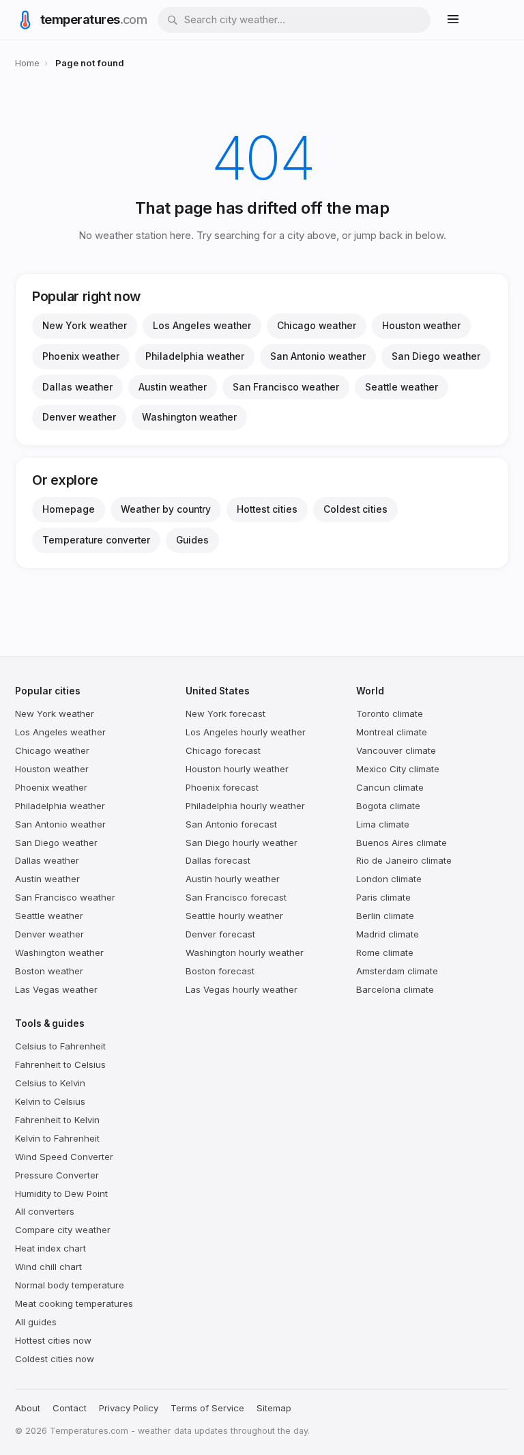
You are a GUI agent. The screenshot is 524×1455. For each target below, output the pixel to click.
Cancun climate (390, 787)
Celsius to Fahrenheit (60, 1046)
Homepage (68, 509)
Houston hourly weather (237, 768)
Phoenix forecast (222, 787)
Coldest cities (355, 509)
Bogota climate (388, 805)
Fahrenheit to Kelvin (57, 1119)
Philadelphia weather (194, 356)
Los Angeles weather (202, 325)
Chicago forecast (223, 750)
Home (27, 62)
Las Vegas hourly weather (241, 989)
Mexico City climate (397, 768)
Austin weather (173, 387)
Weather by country (166, 509)
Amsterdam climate (397, 970)
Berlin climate (385, 915)
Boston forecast (220, 970)
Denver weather (79, 417)
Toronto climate (389, 713)
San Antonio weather (318, 356)
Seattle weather (401, 387)
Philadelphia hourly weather (245, 805)
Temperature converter (96, 540)
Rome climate (384, 952)
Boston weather (49, 970)
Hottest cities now (53, 1340)
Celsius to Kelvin (50, 1082)
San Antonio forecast (231, 824)
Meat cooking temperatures (74, 1303)
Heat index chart (50, 1248)
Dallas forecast (218, 860)
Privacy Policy (128, 1407)
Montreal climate (391, 731)
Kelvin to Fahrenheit (57, 1138)
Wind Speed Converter (64, 1156)
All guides (36, 1321)
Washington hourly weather (245, 952)
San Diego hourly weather (241, 842)
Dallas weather (77, 387)
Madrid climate (387, 934)
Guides (192, 540)
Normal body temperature (69, 1285)
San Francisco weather (286, 387)
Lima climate (382, 824)
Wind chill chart (48, 1266)
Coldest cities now (54, 1358)
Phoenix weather (80, 356)
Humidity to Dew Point (61, 1193)
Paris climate (383, 897)
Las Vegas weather (56, 989)
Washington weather (189, 417)
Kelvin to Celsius (50, 1101)
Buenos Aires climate (401, 842)
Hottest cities (267, 509)
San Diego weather (436, 356)
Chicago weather (316, 325)
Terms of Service (207, 1407)
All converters (44, 1211)
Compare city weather (63, 1229)
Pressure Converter (57, 1175)
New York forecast (225, 713)
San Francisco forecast (236, 897)
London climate (389, 878)
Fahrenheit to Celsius (60, 1064)
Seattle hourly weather (234, 915)
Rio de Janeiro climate (404, 860)
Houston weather (421, 325)
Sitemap (274, 1407)
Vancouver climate (396, 750)
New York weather (84, 325)
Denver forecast (220, 934)
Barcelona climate (395, 989)
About (27, 1407)
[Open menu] (453, 20)
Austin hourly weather (233, 878)
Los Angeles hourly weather (246, 731)
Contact (70, 1407)
